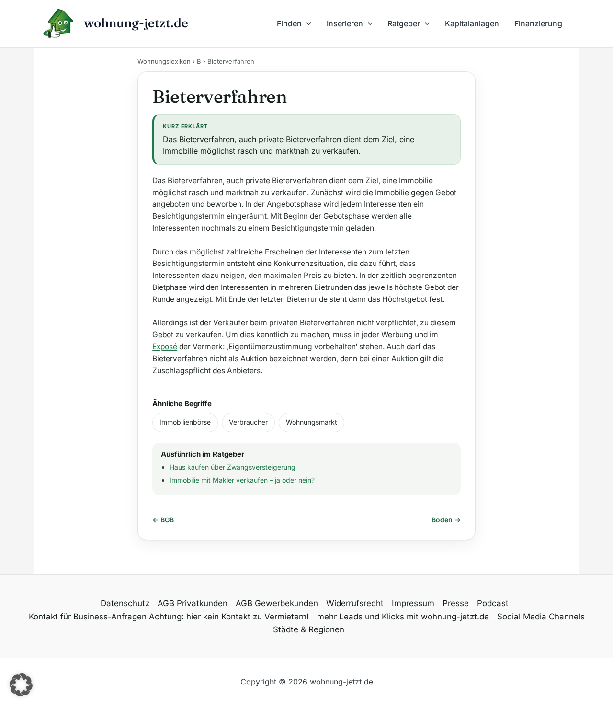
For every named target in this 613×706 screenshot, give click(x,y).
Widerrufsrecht (355, 603)
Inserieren (345, 23)
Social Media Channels (541, 616)
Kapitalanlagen (472, 23)
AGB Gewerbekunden (277, 603)
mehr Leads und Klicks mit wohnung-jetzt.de (403, 616)
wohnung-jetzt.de (136, 23)
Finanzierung (538, 23)
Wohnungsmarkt (311, 422)
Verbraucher (248, 422)
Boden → (446, 520)
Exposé (164, 346)
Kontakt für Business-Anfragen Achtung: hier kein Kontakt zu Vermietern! (169, 616)
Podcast (493, 603)
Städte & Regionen (308, 629)
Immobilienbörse (185, 422)
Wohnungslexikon (164, 61)
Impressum (413, 603)
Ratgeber (403, 23)
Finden (289, 23)
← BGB (163, 520)
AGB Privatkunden (192, 603)
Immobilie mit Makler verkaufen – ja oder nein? (242, 480)
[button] (306, 23)
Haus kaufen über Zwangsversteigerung (232, 467)
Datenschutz (125, 603)
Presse (456, 603)
